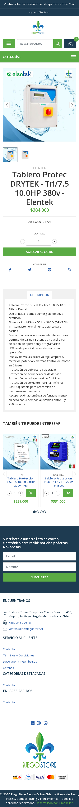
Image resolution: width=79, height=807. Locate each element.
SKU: (30, 222)
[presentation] (7, 105)
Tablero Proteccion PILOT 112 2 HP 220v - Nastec (58, 481)
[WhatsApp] (45, 723)
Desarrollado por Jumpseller (54, 803)
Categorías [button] (11, 57)
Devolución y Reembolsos (20, 661)
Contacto (9, 649)
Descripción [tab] (39, 295)
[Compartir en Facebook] (10, 270)
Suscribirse (39, 577)
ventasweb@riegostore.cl (26, 629)
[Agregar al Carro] (31, 493)
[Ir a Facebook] (33, 723)
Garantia (8, 668)
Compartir (39, 264)
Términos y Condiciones (18, 655)
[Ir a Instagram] (39, 723)
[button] (34, 511)
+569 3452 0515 (20, 622)
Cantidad (39, 233)
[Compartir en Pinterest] (49, 270)
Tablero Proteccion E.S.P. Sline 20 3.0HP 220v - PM (21, 481)
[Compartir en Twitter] (29, 270)
